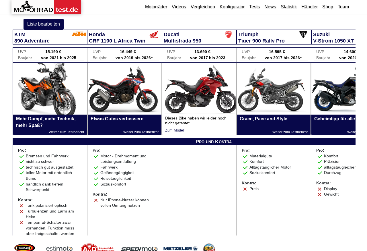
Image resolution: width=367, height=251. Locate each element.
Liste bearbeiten (43, 24)
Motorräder (156, 6)
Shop (327, 6)
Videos (179, 6)
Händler (309, 6)
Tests (254, 6)
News (270, 6)
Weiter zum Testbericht (66, 132)
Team (343, 6)
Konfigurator (232, 6)
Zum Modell (175, 130)
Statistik (289, 6)
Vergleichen (203, 6)
